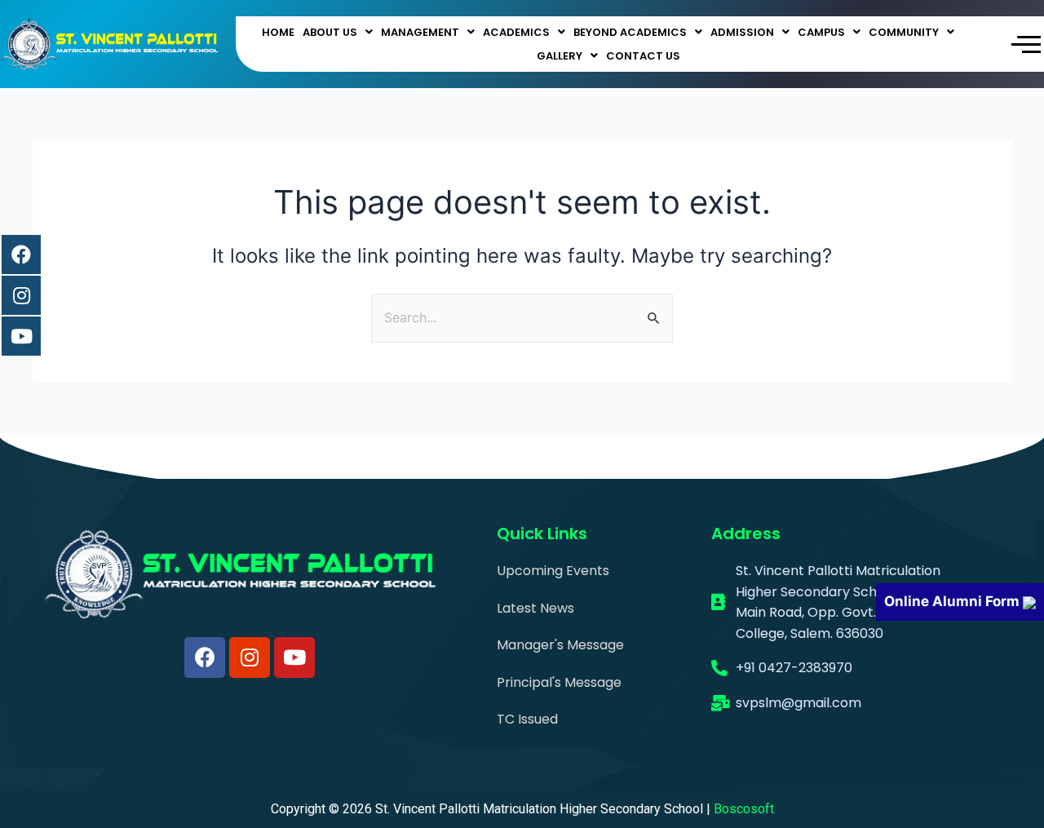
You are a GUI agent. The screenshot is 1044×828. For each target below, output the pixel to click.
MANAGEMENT (420, 32)
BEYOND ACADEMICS (630, 32)
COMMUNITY (904, 32)
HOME (278, 32)
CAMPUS (821, 32)
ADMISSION (742, 32)
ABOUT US (330, 32)
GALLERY (559, 56)
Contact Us (643, 56)
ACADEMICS (516, 32)
